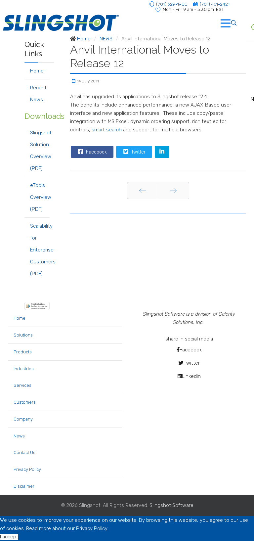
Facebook (96, 152)
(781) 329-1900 (172, 4)
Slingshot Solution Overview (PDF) (40, 150)
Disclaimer (24, 486)
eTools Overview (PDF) (40, 197)
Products (23, 351)
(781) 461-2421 (215, 4)
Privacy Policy (27, 469)
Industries (24, 368)
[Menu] (216, 23)
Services (22, 385)
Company (23, 419)
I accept (9, 537)
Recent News (38, 94)
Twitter (138, 152)
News (19, 435)
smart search (107, 130)
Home (37, 71)
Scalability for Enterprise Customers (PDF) (40, 250)
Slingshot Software (171, 505)
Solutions (23, 335)
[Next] (173, 190)
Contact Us (24, 452)
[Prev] (142, 190)
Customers (25, 402)
